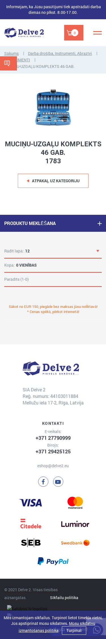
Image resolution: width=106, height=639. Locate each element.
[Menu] (97, 33)
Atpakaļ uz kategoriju (56, 180)
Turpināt (74, 630)
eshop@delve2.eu (53, 465)
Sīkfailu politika (64, 597)
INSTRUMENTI (17, 60)
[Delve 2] (24, 33)
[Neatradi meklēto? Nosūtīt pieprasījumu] (8, 63)
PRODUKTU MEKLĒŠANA (30, 223)
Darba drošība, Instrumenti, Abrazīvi (60, 53)
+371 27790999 (53, 437)
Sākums (11, 53)
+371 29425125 (53, 451)
